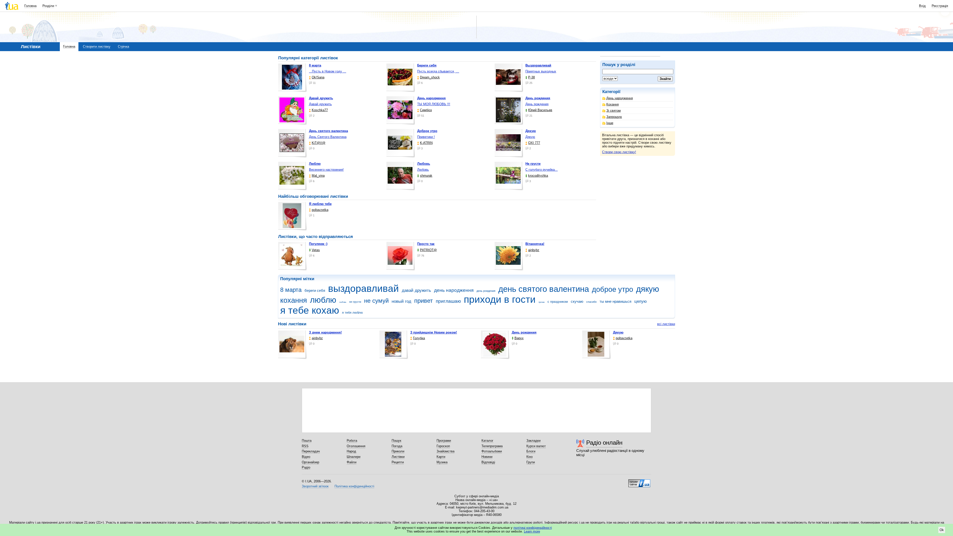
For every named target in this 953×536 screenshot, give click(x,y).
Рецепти (398, 462)
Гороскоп (443, 446)
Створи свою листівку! (619, 152)
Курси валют (536, 446)
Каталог (487, 440)
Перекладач (311, 451)
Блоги (530, 451)
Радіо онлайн (604, 442)
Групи (530, 462)
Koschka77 (320, 110)
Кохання (612, 104)
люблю (323, 299)
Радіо (306, 467)
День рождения (536, 104)
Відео (306, 457)
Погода (397, 446)
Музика (442, 462)
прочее (542, 302)
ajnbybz (533, 250)
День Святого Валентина (327, 137)
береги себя (315, 290)
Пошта (306, 440)
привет (423, 301)
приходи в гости (500, 299)
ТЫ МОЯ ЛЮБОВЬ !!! (433, 104)
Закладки (533, 440)
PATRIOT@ (428, 250)
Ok (942, 530)
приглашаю (448, 301)
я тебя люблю (352, 312)
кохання (293, 300)
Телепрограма (492, 446)
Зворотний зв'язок (315, 486)
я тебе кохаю (309, 310)
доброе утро (612, 289)
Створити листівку (96, 46)
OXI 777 (534, 143)
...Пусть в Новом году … (327, 71)
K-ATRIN (426, 143)
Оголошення (356, 446)
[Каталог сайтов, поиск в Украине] (639, 481)
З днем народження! (325, 332)
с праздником (557, 301)
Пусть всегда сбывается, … (438, 71)
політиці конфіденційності (532, 528)
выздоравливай (363, 288)
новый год (401, 301)
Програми (444, 440)
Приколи (398, 451)
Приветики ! (426, 137)
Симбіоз (426, 110)
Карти (441, 457)
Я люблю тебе (320, 204)
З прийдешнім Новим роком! (433, 332)
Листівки (398, 457)
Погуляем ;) (318, 244)
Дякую (530, 137)
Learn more (532, 531)
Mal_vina (318, 175)
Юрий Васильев (540, 110)
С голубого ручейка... (541, 169)
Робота (352, 440)
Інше (609, 123)
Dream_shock (430, 77)
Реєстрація (940, 6)
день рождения (485, 290)
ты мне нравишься (615, 301)
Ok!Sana (318, 77)
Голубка (419, 338)
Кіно (529, 457)
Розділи (48, 6)
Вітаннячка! (534, 244)
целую (640, 301)
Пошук (396, 440)
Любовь (423, 169)
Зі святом (613, 110)
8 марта (291, 290)
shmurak (426, 175)
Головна (30, 6)
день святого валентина (543, 289)
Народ (351, 451)
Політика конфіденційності (354, 486)
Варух (519, 338)
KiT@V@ (318, 143)
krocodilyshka (538, 175)
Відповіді (488, 462)
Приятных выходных (540, 71)
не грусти (355, 301)
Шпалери (353, 457)
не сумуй (376, 301)
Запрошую (614, 117)
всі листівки (666, 324)
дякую (647, 289)
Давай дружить (320, 104)
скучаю (577, 301)
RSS (305, 446)
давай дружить (416, 290)
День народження (619, 98)
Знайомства (445, 451)
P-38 (531, 77)
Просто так (426, 244)
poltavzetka (320, 210)
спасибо (591, 301)
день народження (454, 290)
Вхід (922, 6)
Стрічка (123, 46)
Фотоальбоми (491, 451)
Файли (351, 462)
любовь (342, 302)
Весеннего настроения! (326, 169)
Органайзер (310, 462)
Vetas (316, 250)
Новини (486, 457)
